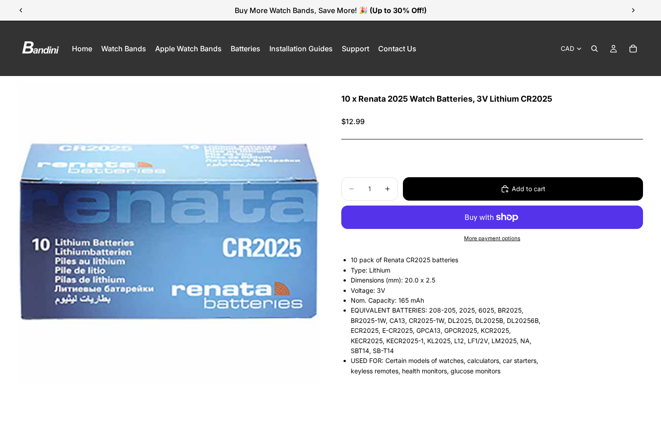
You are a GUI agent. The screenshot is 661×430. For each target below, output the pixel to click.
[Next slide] (633, 10)
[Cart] (633, 48)
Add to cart (528, 189)
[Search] (594, 48)
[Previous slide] (21, 10)
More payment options (492, 238)
